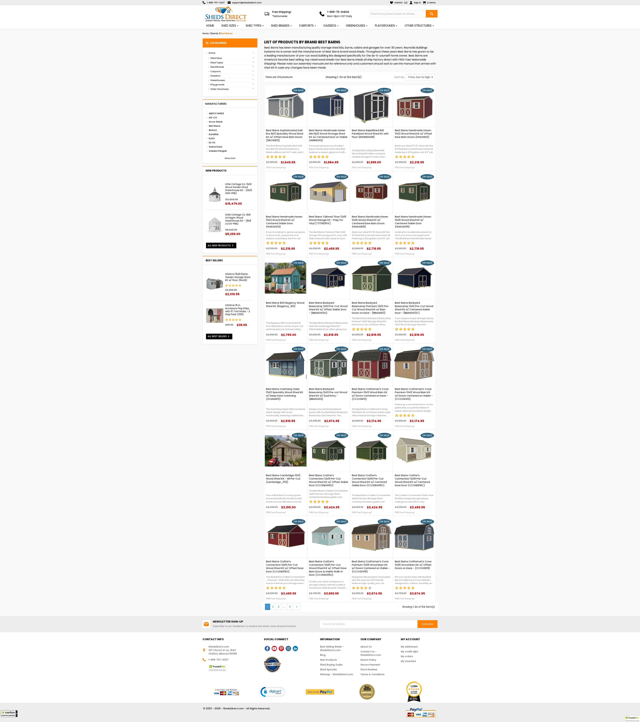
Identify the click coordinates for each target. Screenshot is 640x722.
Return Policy (368, 660)
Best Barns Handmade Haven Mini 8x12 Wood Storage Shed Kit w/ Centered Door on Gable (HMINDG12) (328, 135)
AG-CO (213, 117)
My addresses (409, 646)
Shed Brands (217, 66)
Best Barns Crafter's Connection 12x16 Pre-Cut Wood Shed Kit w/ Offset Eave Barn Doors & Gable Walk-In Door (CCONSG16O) (327, 568)
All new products (221, 246)
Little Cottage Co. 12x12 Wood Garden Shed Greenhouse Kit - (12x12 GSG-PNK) (238, 189)
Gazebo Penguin (218, 151)
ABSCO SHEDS (216, 113)
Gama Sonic (215, 147)
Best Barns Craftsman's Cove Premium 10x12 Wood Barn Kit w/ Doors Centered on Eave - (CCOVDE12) (370, 394)
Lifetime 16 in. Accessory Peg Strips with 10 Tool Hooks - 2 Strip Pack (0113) (237, 310)
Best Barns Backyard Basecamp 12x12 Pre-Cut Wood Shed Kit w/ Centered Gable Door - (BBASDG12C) (414, 307)
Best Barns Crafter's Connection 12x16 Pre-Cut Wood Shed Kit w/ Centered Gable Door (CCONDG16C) (369, 480)
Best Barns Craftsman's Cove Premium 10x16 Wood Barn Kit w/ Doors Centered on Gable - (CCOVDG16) (371, 566)
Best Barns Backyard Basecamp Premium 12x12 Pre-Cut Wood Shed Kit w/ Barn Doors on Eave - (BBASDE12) (370, 307)
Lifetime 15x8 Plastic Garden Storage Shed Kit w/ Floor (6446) (237, 277)
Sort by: (399, 77)
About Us (366, 646)
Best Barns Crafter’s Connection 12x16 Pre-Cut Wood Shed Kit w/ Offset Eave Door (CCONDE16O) (285, 566)
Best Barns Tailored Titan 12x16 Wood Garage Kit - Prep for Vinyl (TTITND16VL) (327, 220)
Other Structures (219, 89)
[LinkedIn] (295, 648)
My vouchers (408, 661)
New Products (328, 660)
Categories (215, 43)
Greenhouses (217, 80)
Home (212, 52)
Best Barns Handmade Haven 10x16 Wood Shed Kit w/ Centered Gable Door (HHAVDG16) (413, 221)
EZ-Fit (212, 143)
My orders (407, 656)
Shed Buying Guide (331, 664)
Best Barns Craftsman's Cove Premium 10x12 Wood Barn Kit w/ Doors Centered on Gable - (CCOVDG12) (414, 394)
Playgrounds (217, 84)
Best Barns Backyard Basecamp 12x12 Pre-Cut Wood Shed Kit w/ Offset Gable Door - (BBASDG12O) (328, 307)
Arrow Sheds (215, 122)
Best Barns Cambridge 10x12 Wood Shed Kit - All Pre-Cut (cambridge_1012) (283, 479)
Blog (323, 655)
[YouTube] (274, 648)
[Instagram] (288, 648)
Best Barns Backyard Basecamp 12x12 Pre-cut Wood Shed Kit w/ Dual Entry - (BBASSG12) (328, 394)
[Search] (432, 14)
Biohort (213, 130)
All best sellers (219, 336)
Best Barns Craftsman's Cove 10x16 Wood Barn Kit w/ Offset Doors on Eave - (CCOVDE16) (413, 565)
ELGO (212, 138)
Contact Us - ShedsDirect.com (370, 653)
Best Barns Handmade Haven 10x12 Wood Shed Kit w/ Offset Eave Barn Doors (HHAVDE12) (413, 134)
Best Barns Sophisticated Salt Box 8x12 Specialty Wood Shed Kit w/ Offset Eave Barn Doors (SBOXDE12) (284, 135)
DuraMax (213, 134)
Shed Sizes (216, 58)
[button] (9, 713)
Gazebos (215, 75)
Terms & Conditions (372, 674)
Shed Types (216, 62)
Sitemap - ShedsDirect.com (336, 674)
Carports (215, 71)
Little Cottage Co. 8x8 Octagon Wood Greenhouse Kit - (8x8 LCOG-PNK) (238, 219)
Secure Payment (370, 664)
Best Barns (214, 126)
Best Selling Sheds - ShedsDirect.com (332, 648)
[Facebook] (267, 648)
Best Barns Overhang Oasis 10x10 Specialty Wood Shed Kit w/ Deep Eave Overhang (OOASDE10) (284, 394)
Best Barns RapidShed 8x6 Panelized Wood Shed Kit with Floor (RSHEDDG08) (370, 134)
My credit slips (409, 651)
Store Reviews (368, 669)
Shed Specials (328, 669)
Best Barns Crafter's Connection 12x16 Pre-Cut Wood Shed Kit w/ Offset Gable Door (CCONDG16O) (328, 480)
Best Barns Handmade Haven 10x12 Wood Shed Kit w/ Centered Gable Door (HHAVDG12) (284, 221)
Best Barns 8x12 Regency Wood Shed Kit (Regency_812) (285, 304)
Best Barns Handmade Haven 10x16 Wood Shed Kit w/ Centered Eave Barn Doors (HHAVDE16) (370, 221)
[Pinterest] (281, 648)
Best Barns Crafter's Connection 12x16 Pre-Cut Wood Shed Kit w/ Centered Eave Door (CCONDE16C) (412, 480)
